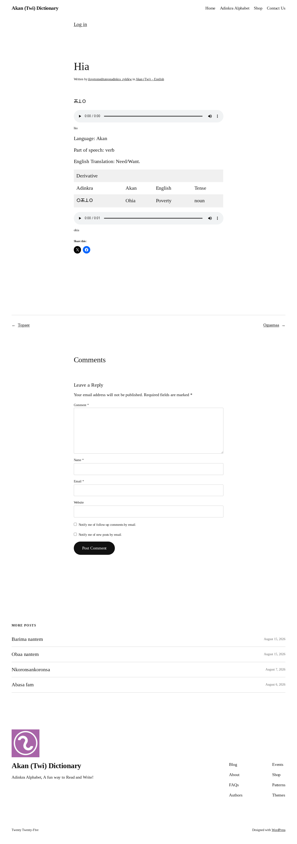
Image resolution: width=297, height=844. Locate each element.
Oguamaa (271, 325)
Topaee (24, 325)
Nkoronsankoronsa (31, 669)
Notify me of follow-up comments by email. (107, 524)
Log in (80, 24)
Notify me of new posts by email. (100, 534)
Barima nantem (27, 639)
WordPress (278, 830)
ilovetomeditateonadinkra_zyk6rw (110, 79)
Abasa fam (23, 684)
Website (79, 502)
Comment (81, 405)
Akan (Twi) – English (150, 79)
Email (79, 481)
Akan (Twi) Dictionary (35, 8)
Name (79, 460)
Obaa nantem (25, 654)
